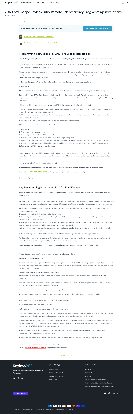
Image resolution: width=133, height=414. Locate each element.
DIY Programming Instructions (95, 380)
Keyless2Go (21, 409)
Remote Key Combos (56, 376)
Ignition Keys (53, 369)
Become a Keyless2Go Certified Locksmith (99, 386)
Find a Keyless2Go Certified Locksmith (98, 383)
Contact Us (88, 373)
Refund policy (69, 409)
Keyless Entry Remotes (56, 373)
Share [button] (23, 21)
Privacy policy (40, 409)
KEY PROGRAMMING (38, 172)
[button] (27, 2)
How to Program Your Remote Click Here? (39, 36)
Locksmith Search (31, 345)
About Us (88, 369)
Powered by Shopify (29, 409)
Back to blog (68, 355)
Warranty (88, 376)
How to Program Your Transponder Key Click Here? (42, 43)
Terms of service (50, 409)
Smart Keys (53, 380)
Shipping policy (60, 409)
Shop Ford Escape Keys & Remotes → (97, 29)
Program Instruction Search (35, 347)
